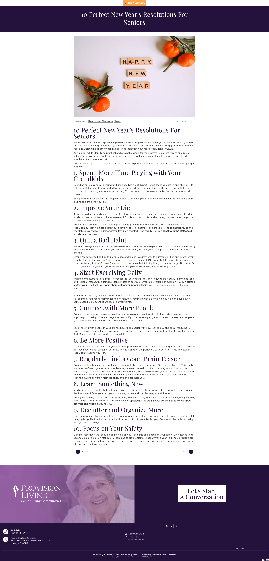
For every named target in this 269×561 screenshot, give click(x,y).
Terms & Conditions (169, 555)
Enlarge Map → (240, 549)
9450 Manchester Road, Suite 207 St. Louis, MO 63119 (31, 542)
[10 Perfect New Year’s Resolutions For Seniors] (134, 76)
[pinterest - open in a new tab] (176, 526)
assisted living (95, 285)
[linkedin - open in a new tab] (171, 526)
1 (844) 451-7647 (20, 532)
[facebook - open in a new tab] (166, 526)
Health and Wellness (100, 121)
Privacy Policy (98, 555)
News (117, 121)
